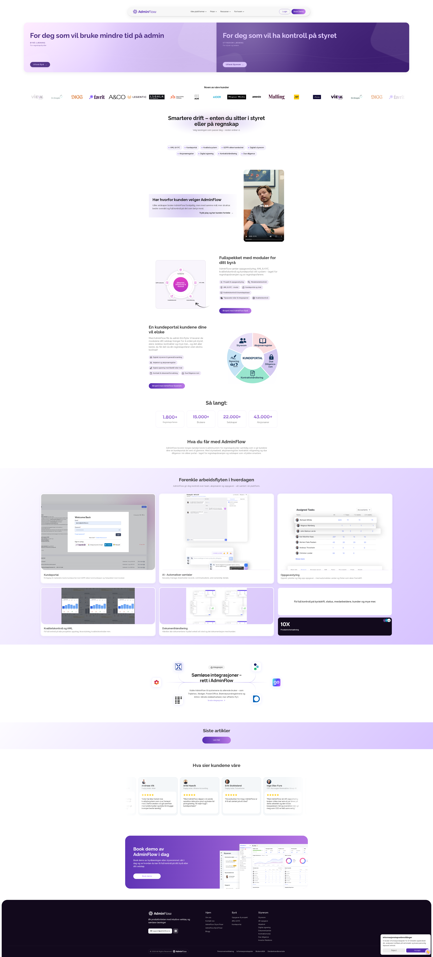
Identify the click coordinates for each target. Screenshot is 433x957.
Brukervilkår (260, 951)
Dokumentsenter (264, 931)
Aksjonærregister (186, 154)
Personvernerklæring (225, 951)
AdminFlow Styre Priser (214, 924)
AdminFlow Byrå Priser (213, 928)
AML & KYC (175, 147)
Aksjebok (261, 924)
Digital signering (206, 154)
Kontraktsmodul (264, 934)
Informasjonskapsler (245, 951)
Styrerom (262, 917)
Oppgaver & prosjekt (240, 917)
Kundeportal (191, 147)
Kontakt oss (209, 921)
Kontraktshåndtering (228, 154)
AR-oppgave (263, 921)
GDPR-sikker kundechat (233, 147)
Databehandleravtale (276, 951)
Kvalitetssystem (210, 147)
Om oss (208, 917)
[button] (428, 952)
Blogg (207, 931)
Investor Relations (265, 940)
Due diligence (249, 154)
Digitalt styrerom (257, 147)
